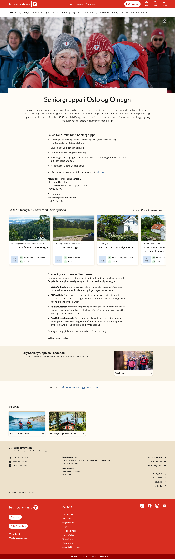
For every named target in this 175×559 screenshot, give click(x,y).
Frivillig (93, 12)
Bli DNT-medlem (18, 526)
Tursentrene (67, 539)
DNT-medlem (132, 4)
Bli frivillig (15, 517)
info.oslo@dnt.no (20, 465)
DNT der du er (72, 556)
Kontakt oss (67, 514)
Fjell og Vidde (68, 535)
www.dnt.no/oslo (20, 461)
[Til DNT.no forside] (22, 4)
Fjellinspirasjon (80, 12)
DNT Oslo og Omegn (19, 12)
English (65, 526)
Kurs (55, 12)
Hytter (69, 4)
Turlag (115, 12)
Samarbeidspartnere (71, 547)
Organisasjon (68, 522)
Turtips (79, 4)
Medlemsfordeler (139, 12)
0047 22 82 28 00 (21, 457)
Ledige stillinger (69, 531)
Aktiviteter (91, 4)
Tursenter (104, 12)
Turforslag (65, 12)
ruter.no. (100, 172)
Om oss (124, 12)
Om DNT (67, 507)
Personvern (67, 543)
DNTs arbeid (67, 518)
